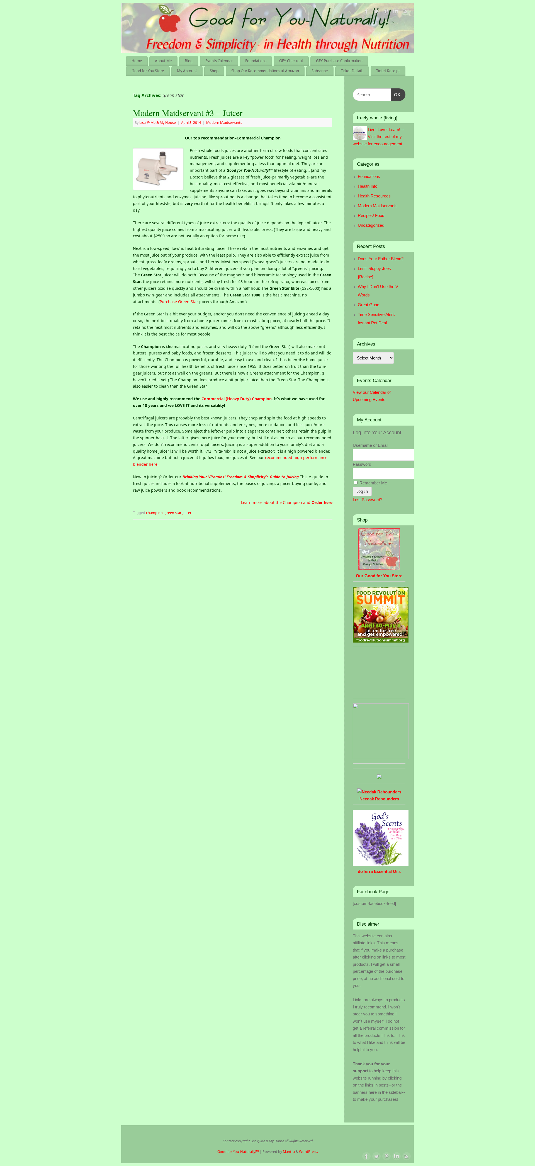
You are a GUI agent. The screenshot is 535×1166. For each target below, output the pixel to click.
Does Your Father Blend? (380, 258)
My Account (187, 70)
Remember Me (372, 483)
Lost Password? (367, 499)
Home (137, 60)
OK (396, 94)
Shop (214, 70)
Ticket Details (352, 70)
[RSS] (405, 12)
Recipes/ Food (371, 215)
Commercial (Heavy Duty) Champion (236, 398)
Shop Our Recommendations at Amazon (265, 70)
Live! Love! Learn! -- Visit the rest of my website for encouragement (378, 136)
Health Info (367, 186)
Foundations (255, 60)
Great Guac (368, 304)
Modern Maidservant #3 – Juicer (187, 112)
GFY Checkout (291, 60)
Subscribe (320, 70)
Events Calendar (219, 60)
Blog (189, 60)
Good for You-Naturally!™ (238, 1151)
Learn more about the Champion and (286, 502)
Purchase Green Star (179, 301)
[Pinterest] (386, 12)
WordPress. (308, 1151)
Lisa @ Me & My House (157, 122)
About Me (163, 60)
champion (154, 512)
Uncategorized (371, 225)
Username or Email (370, 445)
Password (362, 464)
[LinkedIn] (395, 12)
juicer (187, 512)
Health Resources (374, 196)
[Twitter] (376, 12)
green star (172, 512)
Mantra (289, 1151)
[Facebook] (366, 12)
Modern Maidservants (224, 122)
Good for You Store (148, 70)
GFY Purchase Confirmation (339, 60)
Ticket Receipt (388, 70)
